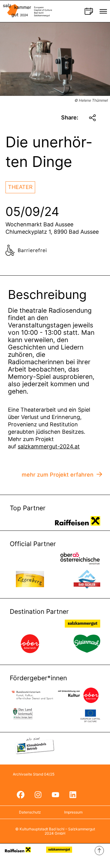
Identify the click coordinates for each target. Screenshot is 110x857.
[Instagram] (38, 794)
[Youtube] (55, 794)
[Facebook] (20, 794)
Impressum (73, 812)
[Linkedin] (72, 794)
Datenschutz (30, 812)
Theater (20, 187)
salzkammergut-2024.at (49, 446)
